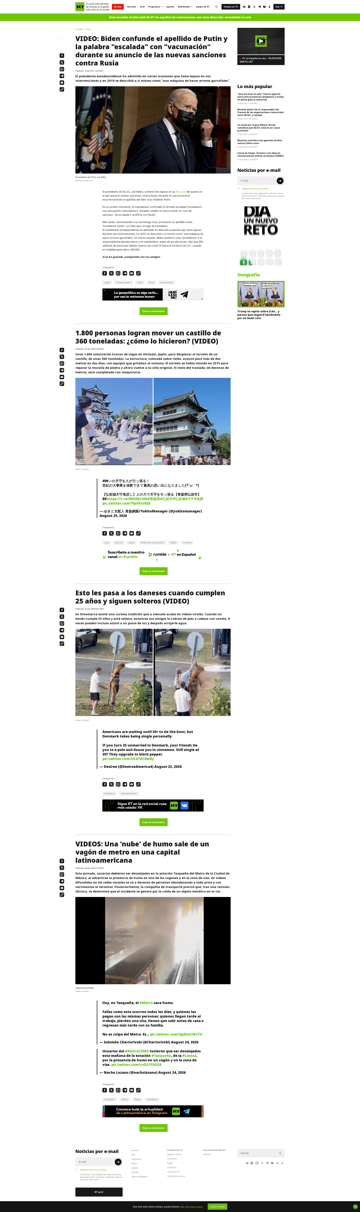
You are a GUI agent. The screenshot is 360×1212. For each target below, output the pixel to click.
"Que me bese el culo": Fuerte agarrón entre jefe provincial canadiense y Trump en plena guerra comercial (260, 96)
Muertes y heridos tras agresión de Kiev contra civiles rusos (259, 142)
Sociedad (187, 542)
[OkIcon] (269, 6)
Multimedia (184, 6)
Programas (154, 6)
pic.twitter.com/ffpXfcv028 (126, 503)
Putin (140, 282)
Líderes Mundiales (139, 1176)
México (124, 1099)
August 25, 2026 (113, 515)
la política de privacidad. (258, 188)
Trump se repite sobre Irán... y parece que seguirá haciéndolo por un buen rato (258, 314)
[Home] (79, 6)
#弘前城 (179, 498)
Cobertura (171, 1167)
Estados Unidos (124, 282)
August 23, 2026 (168, 766)
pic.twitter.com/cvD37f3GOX (136, 1064)
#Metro (146, 1002)
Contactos (172, 1158)
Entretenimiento (128, 793)
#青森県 (154, 498)
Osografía (248, 274)
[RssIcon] (282, 1163)
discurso (181, 192)
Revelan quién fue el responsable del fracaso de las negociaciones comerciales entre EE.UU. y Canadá (260, 112)
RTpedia (135, 1172)
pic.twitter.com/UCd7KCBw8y (128, 758)
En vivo (118, 6)
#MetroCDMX (137, 1051)
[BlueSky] (264, 6)
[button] (261, 41)
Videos (134, 1163)
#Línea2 (189, 1055)
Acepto (255, 188)
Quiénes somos (174, 1154)
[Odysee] (257, 1163)
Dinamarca (110, 793)
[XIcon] (254, 6)
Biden (107, 282)
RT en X (99, 1192)
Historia (118, 542)
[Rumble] (249, 6)
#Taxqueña (161, 1055)
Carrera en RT (173, 1171)
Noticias (131, 6)
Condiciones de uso (176, 1176)
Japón (131, 542)
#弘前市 (166, 498)
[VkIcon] (244, 6)
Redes (173, 542)
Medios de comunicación (152, 542)
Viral (142, 6)
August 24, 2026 (184, 1042)
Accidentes (110, 1099)
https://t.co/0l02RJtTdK (127, 498)
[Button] (216, 6)
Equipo (170, 1163)
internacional (167, 282)
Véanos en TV (231, 6)
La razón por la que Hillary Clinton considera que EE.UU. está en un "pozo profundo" (258, 127)
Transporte (152, 1099)
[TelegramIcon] (259, 6)
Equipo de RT (203, 6)
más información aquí (191, 1206)
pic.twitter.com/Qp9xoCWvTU (176, 1034)
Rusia (151, 282)
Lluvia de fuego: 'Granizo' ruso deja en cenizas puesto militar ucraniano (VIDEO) (260, 154)
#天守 (189, 498)
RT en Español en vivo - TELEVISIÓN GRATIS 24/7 (260, 60)
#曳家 (198, 498)
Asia (106, 542)
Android (206, 1154)
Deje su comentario (154, 311)
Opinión (170, 6)
